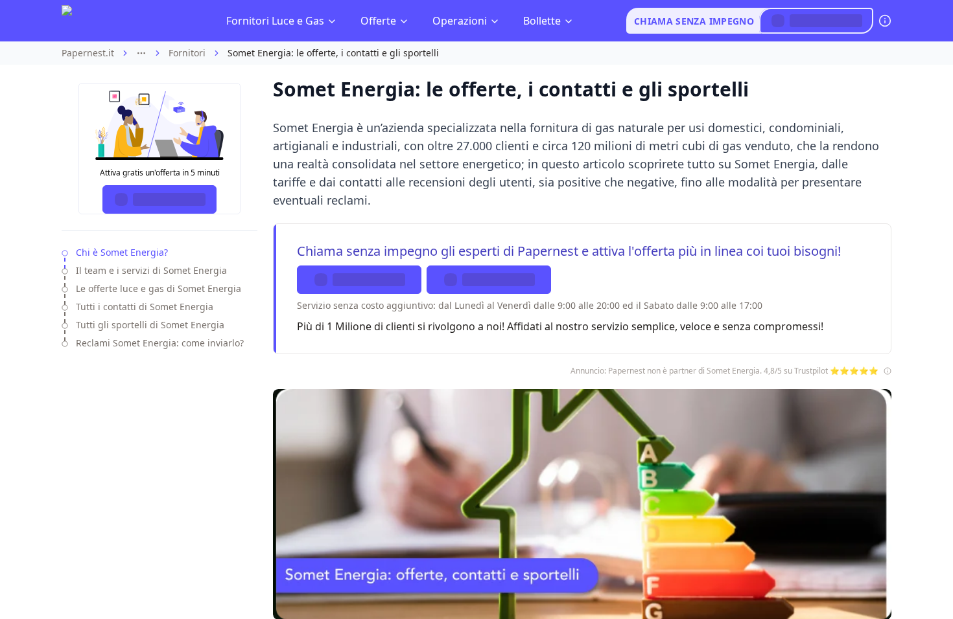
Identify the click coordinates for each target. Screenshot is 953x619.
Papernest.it (88, 53)
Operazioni (459, 21)
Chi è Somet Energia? (122, 252)
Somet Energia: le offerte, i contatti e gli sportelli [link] (333, 53)
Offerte (378, 21)
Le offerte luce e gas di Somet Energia (158, 288)
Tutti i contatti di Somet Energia (144, 306)
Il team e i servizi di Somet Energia (151, 270)
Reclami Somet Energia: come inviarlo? (160, 343)
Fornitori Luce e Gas (275, 21)
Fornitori (187, 53)
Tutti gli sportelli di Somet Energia (150, 325)
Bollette (542, 21)
